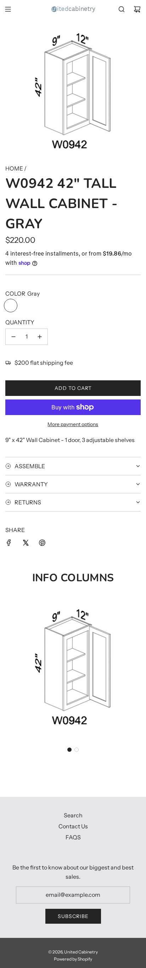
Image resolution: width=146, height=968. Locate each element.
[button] (69, 750)
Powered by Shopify (73, 959)
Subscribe (73, 916)
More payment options (72, 424)
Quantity (19, 322)
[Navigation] (8, 9)
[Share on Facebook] (9, 544)
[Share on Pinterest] (42, 544)
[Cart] (137, 9)
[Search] (121, 9)
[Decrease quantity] (13, 337)
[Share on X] (25, 544)
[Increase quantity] (39, 337)
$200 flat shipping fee (44, 362)
